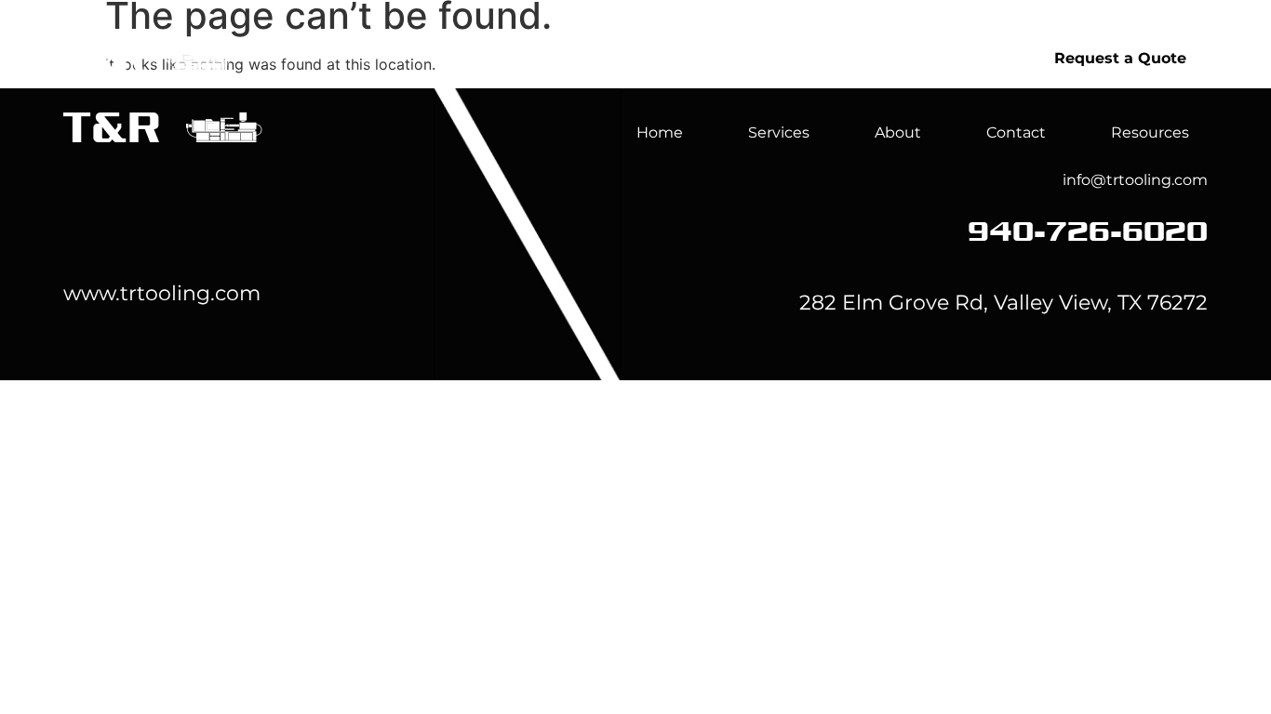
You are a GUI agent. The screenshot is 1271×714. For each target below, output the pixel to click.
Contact (1016, 132)
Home (734, 58)
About (981, 58)
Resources (1150, 132)
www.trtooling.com (162, 293)
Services (853, 58)
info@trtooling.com (1135, 180)
